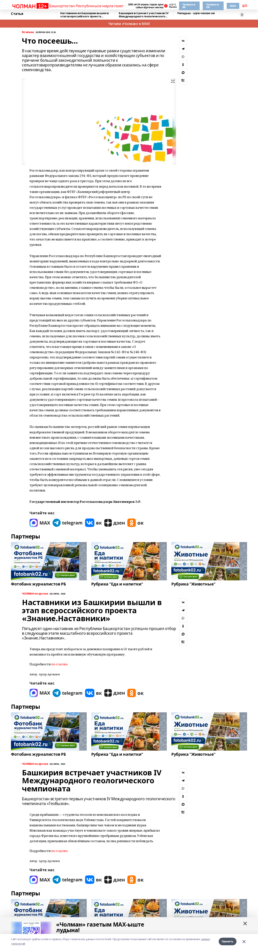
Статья (17, 14)
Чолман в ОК (212, 6)
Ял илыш (28, 32)
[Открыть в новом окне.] (39, 522)
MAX (233, 6)
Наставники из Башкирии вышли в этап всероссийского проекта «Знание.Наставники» (84, 15)
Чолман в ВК (188, 6)
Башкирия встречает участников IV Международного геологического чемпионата (143, 15)
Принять (227, 941)
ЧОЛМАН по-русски (35, 593)
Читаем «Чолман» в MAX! (129, 23)
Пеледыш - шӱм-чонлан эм (196, 13)
